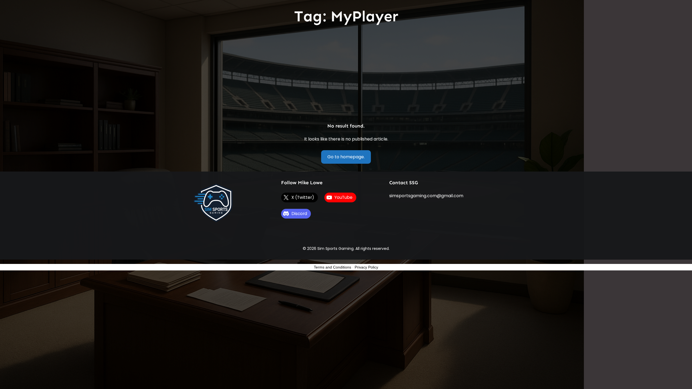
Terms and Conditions (332, 267)
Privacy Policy (366, 267)
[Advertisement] (346, 75)
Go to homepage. (346, 157)
